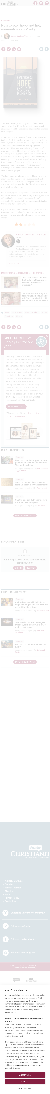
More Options (25, 1088)
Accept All (25, 1075)
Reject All (25, 1082)
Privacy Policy (28, 1062)
